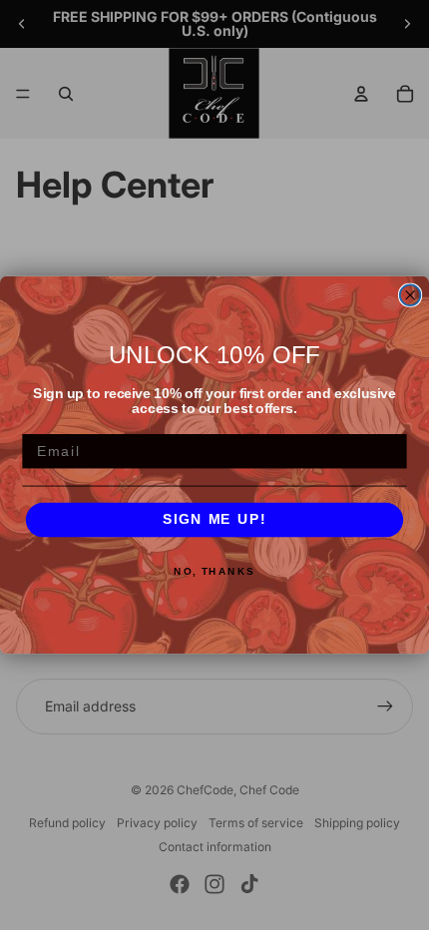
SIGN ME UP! (214, 520)
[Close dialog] (410, 294)
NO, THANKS (214, 572)
